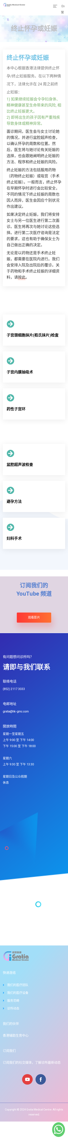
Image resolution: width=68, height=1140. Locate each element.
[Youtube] (27, 1079)
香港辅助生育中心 (16, 1035)
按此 (22, 277)
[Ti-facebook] (41, 1079)
